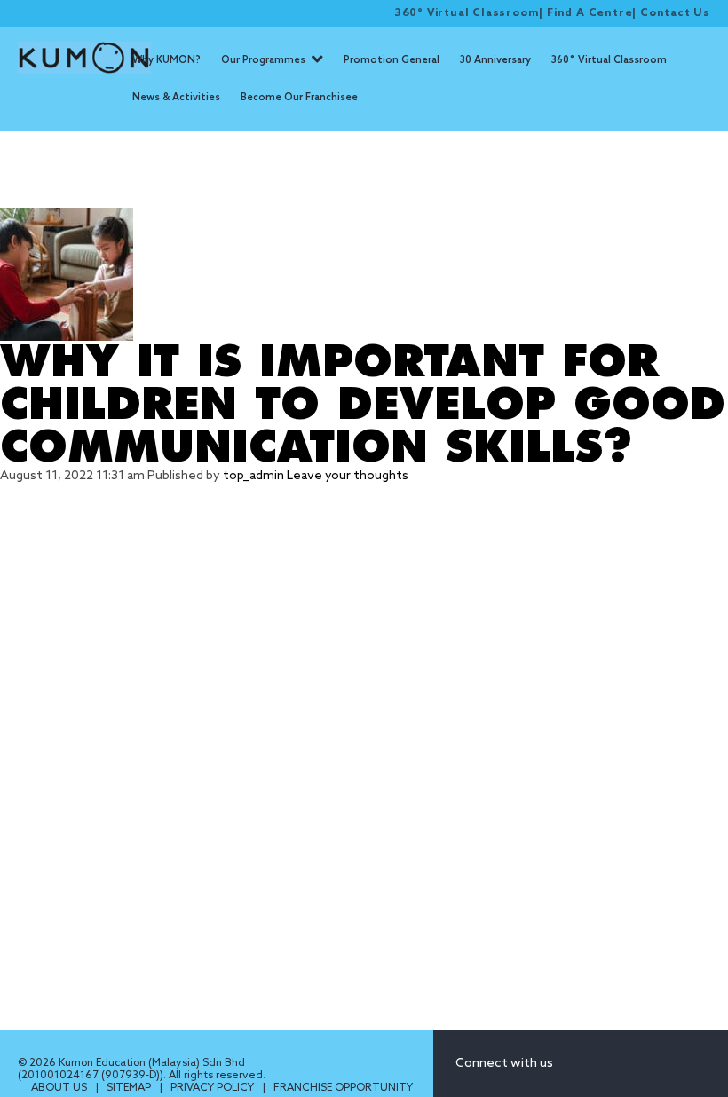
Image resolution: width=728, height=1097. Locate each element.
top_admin (253, 476)
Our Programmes (263, 60)
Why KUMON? (166, 60)
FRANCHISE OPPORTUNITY (343, 1088)
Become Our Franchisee (299, 97)
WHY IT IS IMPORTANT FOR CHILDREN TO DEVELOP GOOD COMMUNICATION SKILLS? (362, 405)
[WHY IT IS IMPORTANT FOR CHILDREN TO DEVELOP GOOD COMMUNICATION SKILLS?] (364, 274)
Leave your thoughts (347, 476)
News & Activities (176, 97)
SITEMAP (130, 1088)
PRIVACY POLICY (213, 1088)
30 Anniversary (495, 60)
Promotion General (391, 60)
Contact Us (675, 13)
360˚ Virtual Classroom (609, 60)
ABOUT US (60, 1088)
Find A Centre (589, 13)
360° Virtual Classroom (467, 13)
